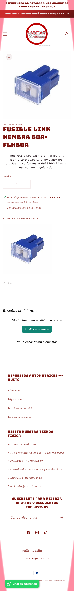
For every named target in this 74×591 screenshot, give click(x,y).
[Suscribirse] (61, 517)
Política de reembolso (21, 417)
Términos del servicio (20, 408)
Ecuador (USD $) (34, 558)
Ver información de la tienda (24, 207)
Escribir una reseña (37, 329)
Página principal (17, 399)
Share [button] (10, 283)
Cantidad (8, 176)
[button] (5, 34)
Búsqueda (14, 390)
